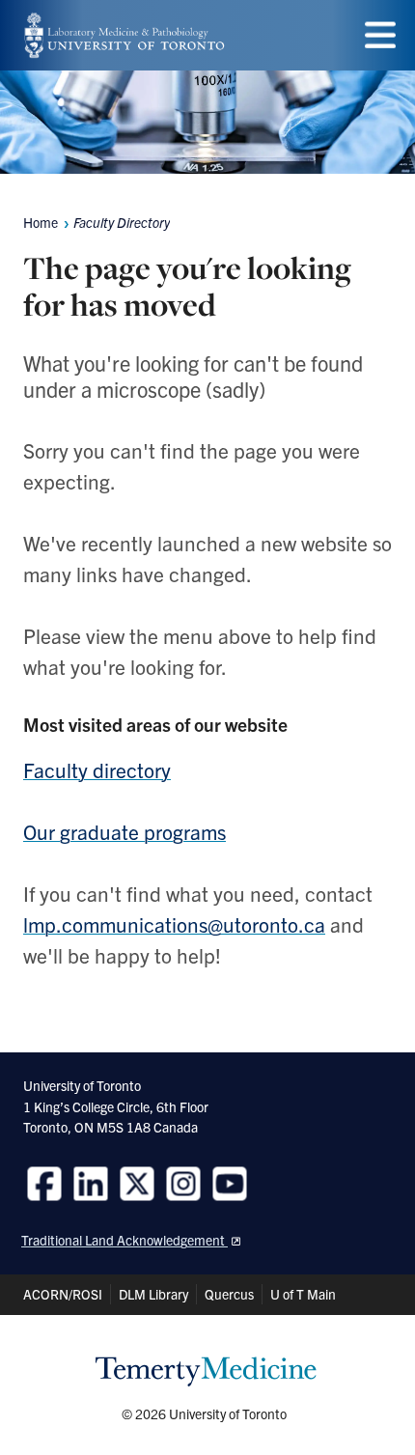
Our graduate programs (124, 831)
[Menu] (380, 35)
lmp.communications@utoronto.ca (174, 924)
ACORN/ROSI (62, 1293)
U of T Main (303, 1293)
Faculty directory (97, 769)
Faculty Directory (121, 222)
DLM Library (153, 1293)
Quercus (229, 1293)
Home (40, 222)
